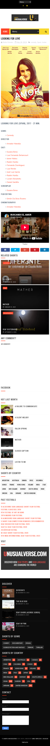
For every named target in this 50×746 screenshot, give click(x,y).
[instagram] (27, 5)
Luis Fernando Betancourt (17, 155)
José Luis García (13, 172)
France (12, 485)
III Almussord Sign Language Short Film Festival (21, 518)
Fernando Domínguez (16, 165)
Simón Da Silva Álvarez (16, 198)
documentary (8, 313)
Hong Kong (21, 485)
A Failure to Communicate (26, 406)
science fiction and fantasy (14, 647)
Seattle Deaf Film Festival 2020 (14, 527)
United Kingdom (29, 493)
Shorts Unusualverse (10, 739)
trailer (44, 42)
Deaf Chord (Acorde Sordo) (28, 612)
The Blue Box (21, 601)
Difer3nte (7, 279)
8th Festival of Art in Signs (12, 512)
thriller (39, 647)
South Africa (33, 489)
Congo (4, 485)
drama (28, 643)
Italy (44, 485)
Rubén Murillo (12, 162)
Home (5, 31)
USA (11, 493)
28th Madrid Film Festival (11, 515)
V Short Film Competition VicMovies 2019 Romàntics (22, 521)
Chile (31, 480)
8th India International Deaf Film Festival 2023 (20, 535)
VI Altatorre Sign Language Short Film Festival (20, 506)
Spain (39, 42)
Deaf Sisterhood (10, 329)
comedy (33, 42)
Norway (23, 489)
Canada (24, 480)
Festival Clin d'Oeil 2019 (11, 509)
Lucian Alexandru (14, 179)
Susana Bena (12, 152)
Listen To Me (20, 461)
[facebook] (23, 5)
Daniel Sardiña (13, 182)
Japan (4, 489)
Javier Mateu (12, 158)
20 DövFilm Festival (9, 530)
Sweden (4, 493)
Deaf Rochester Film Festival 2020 (15, 524)
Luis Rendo (11, 169)
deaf (5, 288)
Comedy (10, 135)
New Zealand (13, 489)
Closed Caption (22, 450)
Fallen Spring (21, 428)
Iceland (30, 485)
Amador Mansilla (14, 143)
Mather (6, 304)
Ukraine (18, 493)
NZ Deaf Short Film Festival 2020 (14, 532)
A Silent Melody (22, 417)
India (38, 485)
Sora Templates (37, 739)
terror (30, 647)
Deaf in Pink (21, 623)
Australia (15, 480)
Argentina (5, 480)
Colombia (39, 480)
